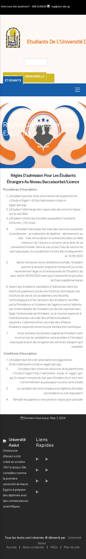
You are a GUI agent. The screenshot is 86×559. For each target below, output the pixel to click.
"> (37, 458)
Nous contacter (33, 547)
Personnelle (34, 76)
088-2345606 (39, 6)
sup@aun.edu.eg (60, 6)
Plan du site (72, 547)
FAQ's (54, 547)
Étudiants (13, 80)
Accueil (43, 146)
